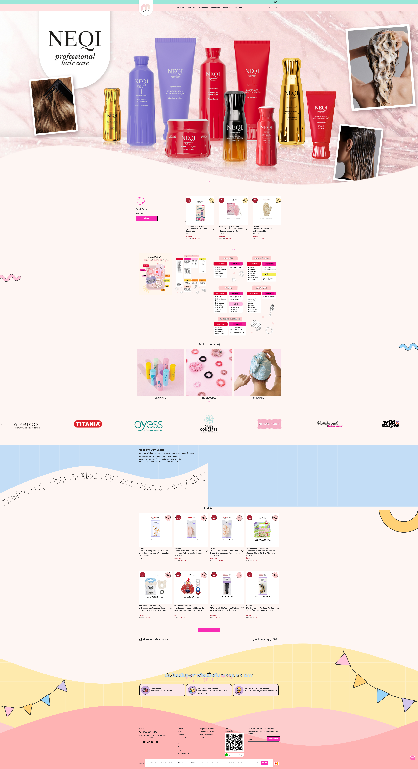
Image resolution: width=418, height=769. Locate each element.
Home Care (215, 7)
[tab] (206, 181)
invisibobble (203, 7)
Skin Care (192, 7)
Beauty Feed (237, 7)
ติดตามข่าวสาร (273, 739)
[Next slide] (416, 424)
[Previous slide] (186, 221)
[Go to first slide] (280, 221)
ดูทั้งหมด (146, 218)
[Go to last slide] (1, 424)
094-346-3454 (149, 732)
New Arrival (180, 7)
